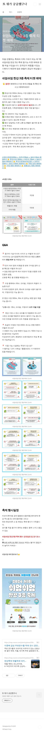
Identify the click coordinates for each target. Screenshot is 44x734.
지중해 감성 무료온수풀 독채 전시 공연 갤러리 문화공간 (21, 645)
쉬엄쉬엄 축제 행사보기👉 (11, 554)
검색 (35, 4)
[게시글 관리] (13, 675)
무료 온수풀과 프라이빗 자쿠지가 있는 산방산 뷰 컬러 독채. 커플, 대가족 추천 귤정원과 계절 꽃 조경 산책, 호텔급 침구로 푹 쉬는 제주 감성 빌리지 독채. (22, 649)
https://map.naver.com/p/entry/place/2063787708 (19, 642)
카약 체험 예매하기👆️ (15, 166)
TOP (39, 727)
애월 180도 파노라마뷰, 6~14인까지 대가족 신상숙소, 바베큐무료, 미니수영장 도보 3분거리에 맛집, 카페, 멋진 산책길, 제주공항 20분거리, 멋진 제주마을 (15, 665)
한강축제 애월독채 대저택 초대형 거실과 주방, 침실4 (15, 661)
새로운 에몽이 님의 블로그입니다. (12, 696)
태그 (10, 12)
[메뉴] (39, 4)
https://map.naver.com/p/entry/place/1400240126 (19, 658)
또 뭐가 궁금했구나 (15, 4)
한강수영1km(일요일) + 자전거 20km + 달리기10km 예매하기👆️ (21, 162)
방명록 (19, 12)
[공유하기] (10, 675)
